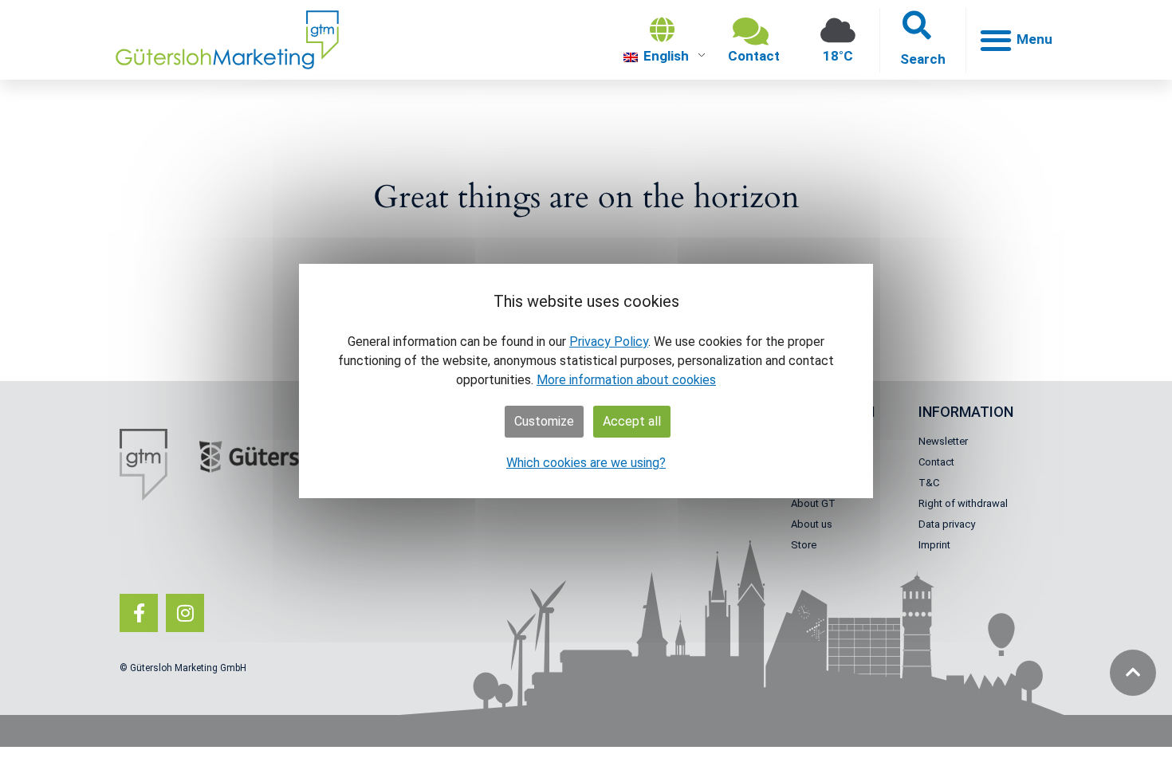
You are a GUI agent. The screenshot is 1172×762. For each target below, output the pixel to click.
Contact (936, 462)
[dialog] (586, 381)
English (664, 56)
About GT (813, 503)
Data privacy (946, 524)
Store (803, 545)
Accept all (632, 421)
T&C (928, 483)
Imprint (934, 545)
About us (811, 524)
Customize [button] (544, 421)
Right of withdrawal (963, 503)
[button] (923, 40)
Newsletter (943, 441)
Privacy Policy (608, 341)
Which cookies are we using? (586, 462)
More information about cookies (626, 379)
